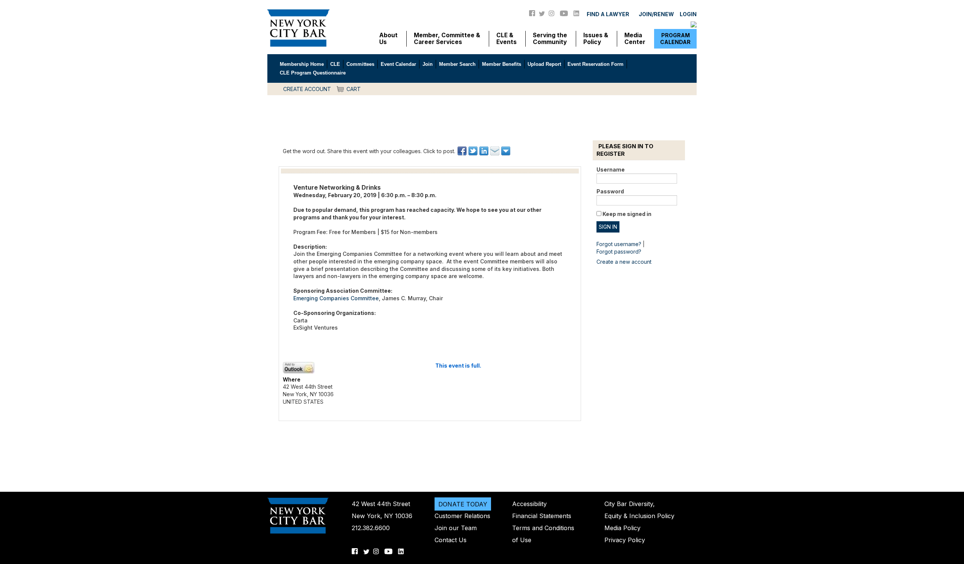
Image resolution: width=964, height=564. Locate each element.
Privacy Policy (624, 540)
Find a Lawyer (608, 14)
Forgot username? (618, 244)
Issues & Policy (595, 39)
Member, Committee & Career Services (447, 39)
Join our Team (456, 528)
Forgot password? (618, 251)
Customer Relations (462, 516)
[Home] (298, 27)
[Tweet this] (473, 150)
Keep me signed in (626, 214)
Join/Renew (656, 14)
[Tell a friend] (495, 150)
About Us (388, 39)
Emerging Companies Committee (336, 298)
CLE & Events (506, 39)
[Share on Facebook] (463, 150)
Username (610, 169)
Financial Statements (541, 516)
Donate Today (462, 504)
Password (610, 191)
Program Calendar (675, 38)
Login (688, 14)
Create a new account (623, 261)
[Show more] (506, 150)
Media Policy (622, 528)
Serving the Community (550, 39)
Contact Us (451, 540)
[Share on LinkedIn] (484, 150)
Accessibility (529, 504)
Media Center (634, 39)
